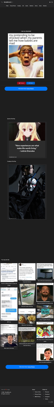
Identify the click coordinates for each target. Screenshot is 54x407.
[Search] (52, 2)
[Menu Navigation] (2, 2)
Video (7, 5)
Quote (27, 5)
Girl (23, 5)
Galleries (31, 5)
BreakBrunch (8, 392)
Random (45, 5)
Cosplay (19, 5)
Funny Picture (13, 5)
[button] (50, 2)
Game (40, 5)
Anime (36, 5)
